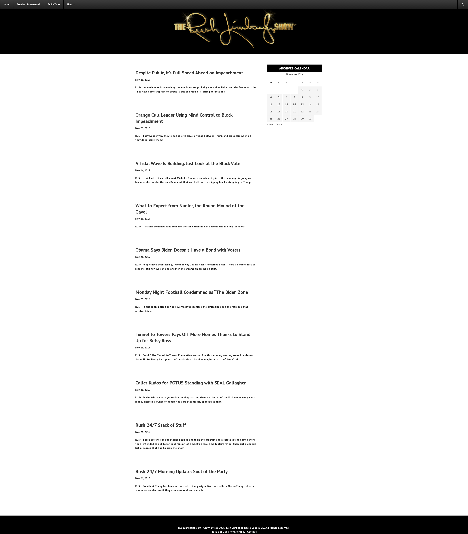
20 (286, 111)
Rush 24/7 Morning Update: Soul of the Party (181, 471)
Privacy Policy (237, 531)
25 (270, 118)
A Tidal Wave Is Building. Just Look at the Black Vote (187, 163)
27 (286, 118)
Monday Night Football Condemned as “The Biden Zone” (192, 292)
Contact (252, 531)
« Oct (270, 124)
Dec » (278, 124)
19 (278, 111)
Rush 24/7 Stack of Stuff (160, 425)
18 (270, 111)
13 (286, 104)
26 (278, 118)
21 (294, 111)
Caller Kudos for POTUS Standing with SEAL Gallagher (190, 383)
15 (302, 104)
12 (278, 104)
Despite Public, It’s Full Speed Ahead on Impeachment (189, 73)
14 (294, 104)
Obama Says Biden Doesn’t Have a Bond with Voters (187, 250)
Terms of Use (219, 531)
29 (302, 118)
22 (302, 111)
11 (270, 104)
